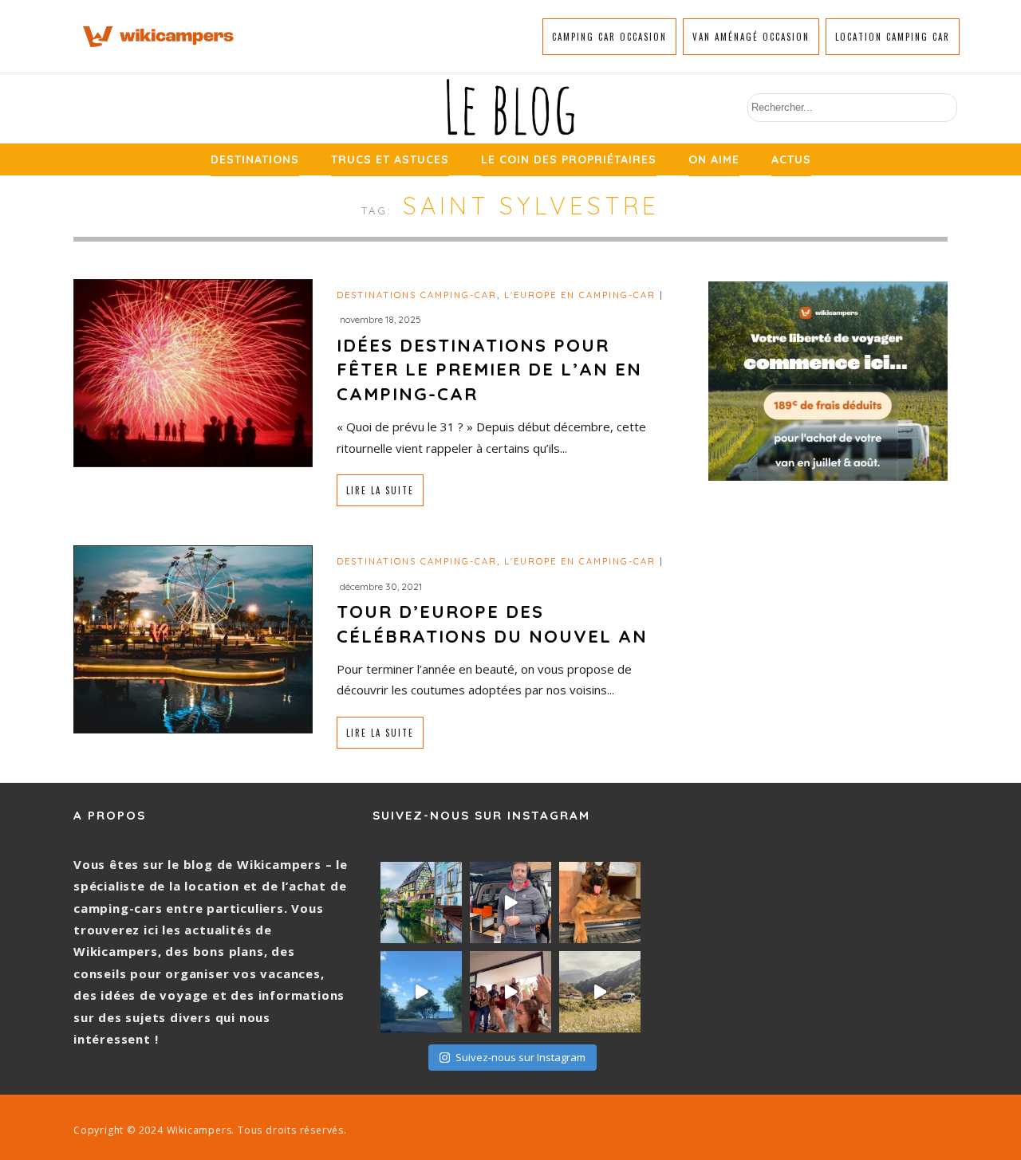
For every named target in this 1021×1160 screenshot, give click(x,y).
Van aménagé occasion (751, 36)
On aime (713, 159)
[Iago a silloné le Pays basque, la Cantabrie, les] (600, 902)
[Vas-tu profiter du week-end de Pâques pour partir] (600, 991)
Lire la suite (380, 490)
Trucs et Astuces (390, 159)
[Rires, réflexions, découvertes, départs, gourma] (510, 991)
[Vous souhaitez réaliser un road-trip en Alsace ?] (421, 902)
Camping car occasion (609, 36)
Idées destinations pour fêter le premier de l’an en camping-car (489, 370)
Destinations (255, 159)
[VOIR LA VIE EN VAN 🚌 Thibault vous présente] (510, 902)
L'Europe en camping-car (580, 295)
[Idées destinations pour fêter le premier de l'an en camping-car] (193, 371)
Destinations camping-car (417, 295)
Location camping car (892, 36)
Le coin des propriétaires (568, 159)
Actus (791, 159)
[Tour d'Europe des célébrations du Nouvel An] (193, 638)
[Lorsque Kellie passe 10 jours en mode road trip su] (421, 991)
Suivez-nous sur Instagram (520, 1057)
